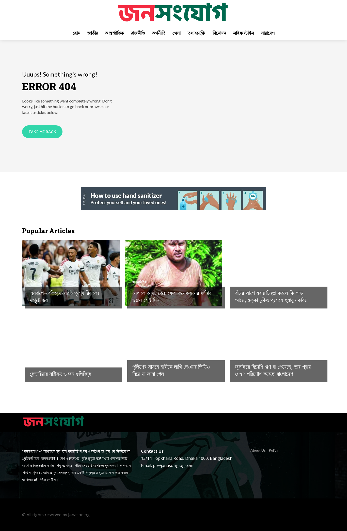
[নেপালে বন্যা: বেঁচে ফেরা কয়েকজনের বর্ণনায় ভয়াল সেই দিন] (173, 273)
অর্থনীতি (239, 355)
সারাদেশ (239, 282)
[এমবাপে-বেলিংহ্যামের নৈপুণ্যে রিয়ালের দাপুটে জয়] (71, 273)
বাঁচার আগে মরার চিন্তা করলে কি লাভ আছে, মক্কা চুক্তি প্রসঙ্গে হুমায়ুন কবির (271, 296)
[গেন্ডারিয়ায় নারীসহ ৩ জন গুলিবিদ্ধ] (71, 347)
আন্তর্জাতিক (139, 282)
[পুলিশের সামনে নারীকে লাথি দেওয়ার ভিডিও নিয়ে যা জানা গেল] (173, 347)
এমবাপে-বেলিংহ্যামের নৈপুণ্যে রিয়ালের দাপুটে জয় (65, 296)
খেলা (32, 282)
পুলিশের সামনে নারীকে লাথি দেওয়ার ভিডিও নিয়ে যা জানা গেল (171, 370)
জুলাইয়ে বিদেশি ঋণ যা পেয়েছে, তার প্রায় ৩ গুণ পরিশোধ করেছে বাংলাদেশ (273, 370)
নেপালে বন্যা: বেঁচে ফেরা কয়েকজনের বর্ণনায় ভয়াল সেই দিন (172, 296)
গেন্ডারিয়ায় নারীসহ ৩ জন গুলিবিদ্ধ (60, 373)
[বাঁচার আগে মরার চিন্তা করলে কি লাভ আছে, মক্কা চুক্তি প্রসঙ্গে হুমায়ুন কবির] (276, 273)
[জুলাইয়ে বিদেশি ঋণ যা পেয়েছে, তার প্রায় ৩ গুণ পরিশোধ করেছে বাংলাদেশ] (276, 347)
